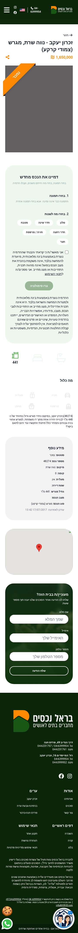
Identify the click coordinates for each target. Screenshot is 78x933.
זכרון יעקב (32, 798)
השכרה (69, 833)
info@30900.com (64, 905)
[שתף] (7, 57)
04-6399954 (35, 10)
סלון (62, 222)
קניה (70, 840)
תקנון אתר (31, 833)
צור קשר (68, 812)
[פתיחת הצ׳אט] (64, 919)
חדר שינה (44, 222)
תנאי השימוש (53, 274)
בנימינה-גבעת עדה (27, 805)
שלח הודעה (39, 670)
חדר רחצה (59, 232)
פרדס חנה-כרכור (28, 812)
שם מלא (63, 612)
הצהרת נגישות (29, 840)
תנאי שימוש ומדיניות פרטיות (22, 847)
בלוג (70, 847)
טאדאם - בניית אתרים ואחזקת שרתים (39, 928)
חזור (66, 35)
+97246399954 (13, 899)
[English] (22, 10)
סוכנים (69, 805)
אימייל (65, 630)
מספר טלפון (62, 649)
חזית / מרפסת (34, 232)
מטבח (24, 222)
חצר (62, 241)
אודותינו (68, 798)
